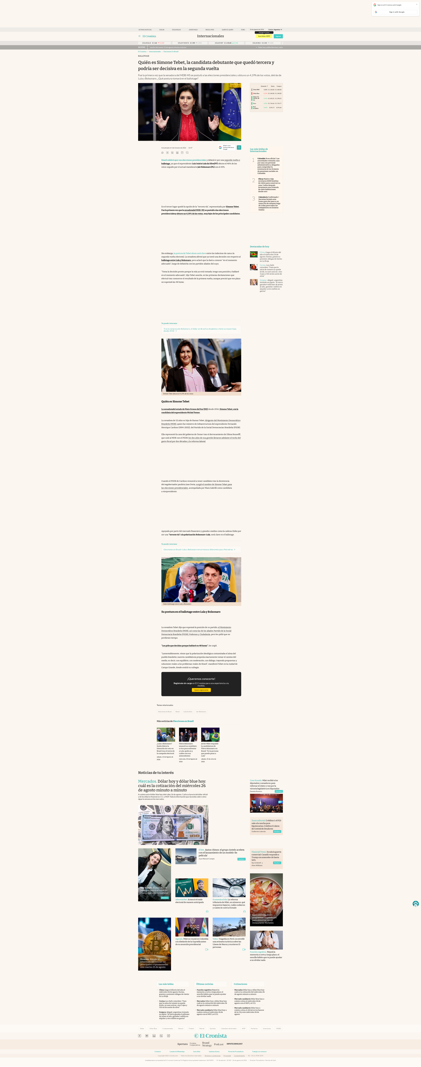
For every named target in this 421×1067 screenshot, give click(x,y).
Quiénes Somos (214, 1051)
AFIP (243, 1028)
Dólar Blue (153, 1028)
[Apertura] (182, 1044)
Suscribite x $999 (264, 36)
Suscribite (196, 1051)
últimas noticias (145, 30)
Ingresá (278, 36)
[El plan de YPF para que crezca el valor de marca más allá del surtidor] (154, 874)
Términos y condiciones (212, 1056)
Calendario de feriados (228, 1028)
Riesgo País (210, 30)
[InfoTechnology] (235, 1044)
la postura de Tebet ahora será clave (190, 253)
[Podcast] (219, 1044)
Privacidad (227, 1056)
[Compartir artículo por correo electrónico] (182, 153)
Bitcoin (180, 1028)
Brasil (178, 712)
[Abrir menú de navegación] (139, 36)
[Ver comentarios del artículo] (187, 153)
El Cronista (142, 51)
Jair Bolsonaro (201, 712)
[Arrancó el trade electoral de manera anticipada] (191, 887)
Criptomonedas (167, 1028)
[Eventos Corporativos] (195, 1044)
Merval (201, 1028)
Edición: (274, 29)
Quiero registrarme (201, 690)
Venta (272, 86)
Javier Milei (193, 30)
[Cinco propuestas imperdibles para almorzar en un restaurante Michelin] (266, 899)
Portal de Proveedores (236, 1051)
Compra (279, 86)
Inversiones (267, 1028)
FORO (243, 30)
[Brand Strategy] (207, 1044)
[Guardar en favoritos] (239, 147)
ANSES (278, 1028)
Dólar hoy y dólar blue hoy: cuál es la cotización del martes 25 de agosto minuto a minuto (187, 47)
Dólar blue (176, 30)
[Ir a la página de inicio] (149, 36)
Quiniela (213, 1028)
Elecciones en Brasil (171, 51)
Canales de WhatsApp (177, 1051)
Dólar (161, 30)
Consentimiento (239, 1056)
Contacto (158, 1051)
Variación (263, 86)
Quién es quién (227, 30)
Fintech (191, 1028)
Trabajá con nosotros (259, 1051)
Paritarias (254, 1028)
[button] (416, 904)
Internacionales (155, 51)
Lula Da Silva (188, 712)
